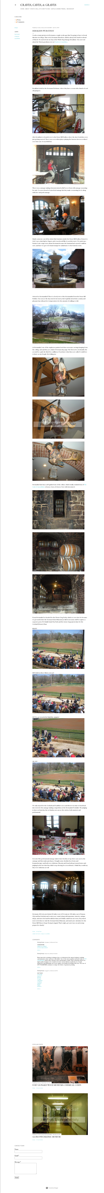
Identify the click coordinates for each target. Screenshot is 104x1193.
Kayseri (39, 986)
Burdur (39, 977)
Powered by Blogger (53, 1188)
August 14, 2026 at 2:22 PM (51, 970)
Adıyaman (39, 980)
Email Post (38, 931)
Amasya (39, 983)
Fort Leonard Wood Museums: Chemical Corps (56, 1085)
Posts (19, 20)
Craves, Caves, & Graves (38, 5)
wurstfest (17, 38)
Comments (20, 22)
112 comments (39, 1088)
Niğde (38, 985)
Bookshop (70, 9)
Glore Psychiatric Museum (46, 1136)
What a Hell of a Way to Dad (40, 9)
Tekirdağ (39, 974)
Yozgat (39, 979)
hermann (17, 34)
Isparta (39, 976)
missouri (17, 36)
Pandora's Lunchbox (61, 42)
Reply (38, 950)
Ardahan (39, 982)
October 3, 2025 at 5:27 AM (51, 942)
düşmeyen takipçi (42, 946)
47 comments (39, 1139)
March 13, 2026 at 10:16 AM (51, 953)
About (27, 9)
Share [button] (16, 27)
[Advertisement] (60, 1028)
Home (22, 9)
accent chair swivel (42, 947)
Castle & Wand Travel (58, 9)
